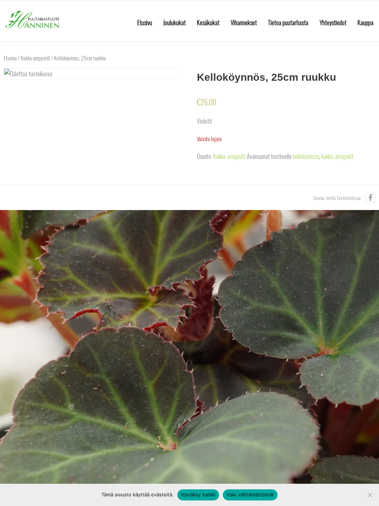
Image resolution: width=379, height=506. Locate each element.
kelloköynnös (306, 156)
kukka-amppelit (337, 156)
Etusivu (10, 58)
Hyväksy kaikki (198, 494)
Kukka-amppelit (35, 58)
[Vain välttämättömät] (369, 495)
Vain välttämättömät (250, 494)
